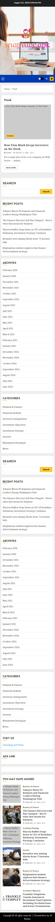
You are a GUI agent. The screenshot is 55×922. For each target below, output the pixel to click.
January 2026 (9, 276)
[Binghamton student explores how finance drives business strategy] (12, 877)
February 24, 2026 (33, 802)
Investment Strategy (13, 430)
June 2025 (8, 316)
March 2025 (9, 334)
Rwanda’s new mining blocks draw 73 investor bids (36, 856)
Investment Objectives (14, 424)
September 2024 (11, 369)
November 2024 (11, 357)
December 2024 (11, 351)
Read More (11, 168)
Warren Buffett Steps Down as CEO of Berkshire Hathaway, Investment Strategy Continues (37, 836)
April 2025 (8, 328)
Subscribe (52, 79)
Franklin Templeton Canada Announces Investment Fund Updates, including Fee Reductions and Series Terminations (37, 900)
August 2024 (9, 375)
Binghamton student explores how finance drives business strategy (24, 528)
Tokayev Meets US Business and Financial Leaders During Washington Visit (35, 794)
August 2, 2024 (22, 153)
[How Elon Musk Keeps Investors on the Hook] (27, 122)
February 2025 (10, 340)
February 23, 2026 (33, 823)
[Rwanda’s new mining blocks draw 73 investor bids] (12, 856)
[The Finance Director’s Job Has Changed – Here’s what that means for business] (12, 815)
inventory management (15, 418)
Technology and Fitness (13, 744)
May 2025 (7, 322)
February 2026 (10, 270)
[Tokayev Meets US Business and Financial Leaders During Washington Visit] (12, 794)
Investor (10, 136)
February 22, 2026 (33, 844)
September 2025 (11, 299)
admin (8, 153)
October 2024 (9, 363)
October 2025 (9, 293)
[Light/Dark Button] (41, 78)
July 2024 (7, 381)
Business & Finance (12, 406)
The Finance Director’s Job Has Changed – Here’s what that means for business (27, 222)
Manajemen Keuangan (14, 442)
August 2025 (9, 305)
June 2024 (8, 386)
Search (9, 183)
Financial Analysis (12, 412)
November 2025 (11, 287)
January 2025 (9, 345)
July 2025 (7, 311)
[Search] (46, 78)
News (5, 448)
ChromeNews (40, 915)
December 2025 (11, 281)
